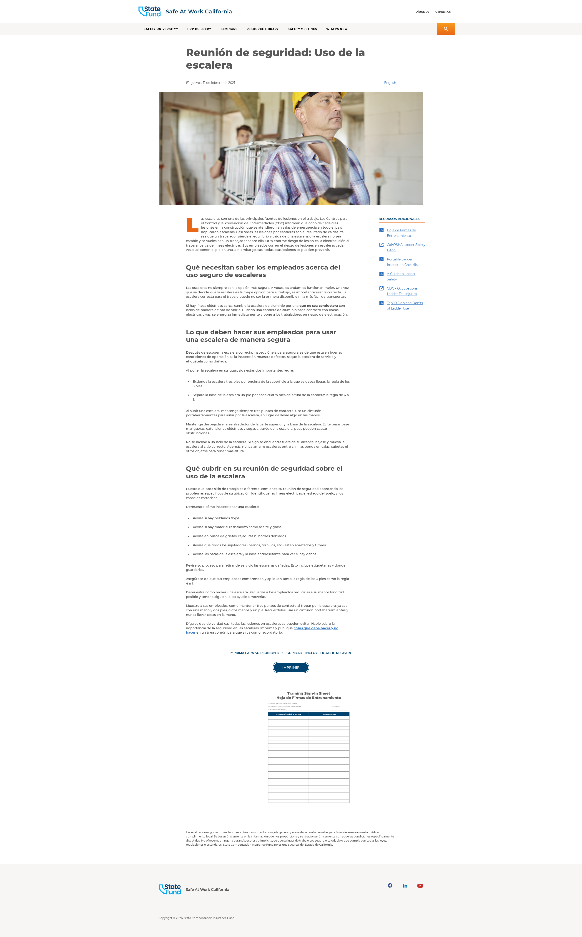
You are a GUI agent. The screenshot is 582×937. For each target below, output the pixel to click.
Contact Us (443, 11)
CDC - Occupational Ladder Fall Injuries (403, 291)
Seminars (229, 29)
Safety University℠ (161, 29)
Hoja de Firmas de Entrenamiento (401, 233)
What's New (337, 29)
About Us (422, 11)
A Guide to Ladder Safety (401, 276)
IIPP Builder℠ (199, 29)
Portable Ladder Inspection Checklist (403, 262)
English (390, 83)
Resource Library (263, 29)
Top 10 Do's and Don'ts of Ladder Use (405, 305)
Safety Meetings (302, 29)
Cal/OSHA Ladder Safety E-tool (406, 247)
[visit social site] (390, 885)
